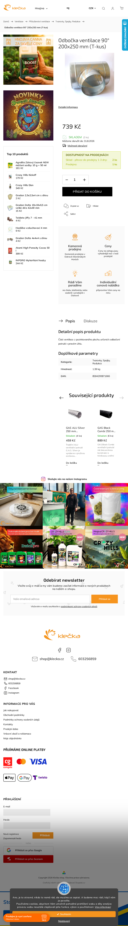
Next (122, 397)
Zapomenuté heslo (12, 838)
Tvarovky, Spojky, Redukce (101, 362)
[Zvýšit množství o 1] (84, 179)
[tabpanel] (76, 436)
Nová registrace (11, 834)
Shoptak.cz (80, 882)
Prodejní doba (10, 729)
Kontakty (8, 724)
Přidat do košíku (87, 191)
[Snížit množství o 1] (66, 179)
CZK (91, 8)
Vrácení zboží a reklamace (17, 733)
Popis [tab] (70, 320)
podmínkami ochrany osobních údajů (79, 606)
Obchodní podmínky (13, 714)
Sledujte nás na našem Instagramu (67, 479)
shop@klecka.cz (52, 659)
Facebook (59, 650)
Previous (62, 397)
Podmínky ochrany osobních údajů (21, 719)
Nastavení (64, 921)
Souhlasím (65, 914)
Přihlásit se (104, 599)
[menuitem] (41, 8)
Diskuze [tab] (90, 320)
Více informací (103, 906)
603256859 (87, 659)
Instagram (68, 650)
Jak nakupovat (10, 710)
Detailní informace (68, 107)
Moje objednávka (12, 738)
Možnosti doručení (77, 145)
